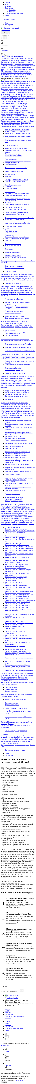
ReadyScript (5, 1045)
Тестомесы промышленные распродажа (15, 737)
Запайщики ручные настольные (15, 455)
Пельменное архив (11, 696)
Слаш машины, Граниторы (15, 92)
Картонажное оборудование (10, 417)
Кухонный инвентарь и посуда (24, 115)
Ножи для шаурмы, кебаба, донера (12, 114)
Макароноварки (6, 98)
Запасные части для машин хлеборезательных (14, 579)
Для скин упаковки (17, 412)
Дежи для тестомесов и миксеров (16, 529)
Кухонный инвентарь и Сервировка (17, 238)
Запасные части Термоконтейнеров (17, 596)
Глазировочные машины (13, 283)
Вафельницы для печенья (13, 156)
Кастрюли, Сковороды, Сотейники (17, 237)
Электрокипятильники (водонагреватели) (15, 121)
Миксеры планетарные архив (15, 710)
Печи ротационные (11, 335)
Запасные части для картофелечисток (17, 605)
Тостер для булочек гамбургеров (16, 195)
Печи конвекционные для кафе (15, 209)
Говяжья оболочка (11, 689)
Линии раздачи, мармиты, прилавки (17, 122)
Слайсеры (11, 107)
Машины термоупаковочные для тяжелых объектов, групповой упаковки (19, 479)
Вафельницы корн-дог (12, 154)
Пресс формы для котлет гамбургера (17, 193)
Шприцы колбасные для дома (11, 380)
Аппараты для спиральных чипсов (12, 89)
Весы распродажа (15, 741)
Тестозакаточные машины (10, 356)
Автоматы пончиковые (13, 244)
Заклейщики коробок (27, 415)
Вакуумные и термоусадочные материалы (15, 745)
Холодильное (18, 124)
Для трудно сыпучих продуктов (15, 440)
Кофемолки (5, 96)
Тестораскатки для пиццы (13, 370)
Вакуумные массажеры (24, 292)
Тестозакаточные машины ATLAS (16, 373)
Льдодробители (26, 96)
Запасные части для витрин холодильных (19, 658)
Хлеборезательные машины (10, 112)
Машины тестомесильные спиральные (20, 340)
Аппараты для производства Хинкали (14, 321)
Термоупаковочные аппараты (15, 490)
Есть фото (4, 734)
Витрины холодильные (13, 256)
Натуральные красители (9, 677)
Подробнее (20, 1080)
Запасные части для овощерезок (16, 586)
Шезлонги (8, 230)
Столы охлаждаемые (8, 725)
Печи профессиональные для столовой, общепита (16, 104)
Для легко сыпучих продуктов (15, 438)
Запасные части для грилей (14, 582)
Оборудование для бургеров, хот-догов (14, 101)
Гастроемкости (10, 235)
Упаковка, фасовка (7, 724)
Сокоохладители (6, 108)
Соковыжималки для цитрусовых (16, 213)
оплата (7, 1011)
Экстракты (30, 673)
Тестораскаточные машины (20, 354)
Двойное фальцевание (12, 494)
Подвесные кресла (11, 232)
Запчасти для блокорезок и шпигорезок (18, 557)
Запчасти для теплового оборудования (14, 511)
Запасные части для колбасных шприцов (19, 546)
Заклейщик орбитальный (13, 499)
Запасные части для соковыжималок (17, 593)
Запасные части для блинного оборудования (20, 600)
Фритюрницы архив (12, 705)
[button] (2, 41)
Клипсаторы (5, 287)
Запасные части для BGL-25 (14, 617)
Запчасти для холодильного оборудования (16, 517)
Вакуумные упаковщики (9, 403)
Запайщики (17, 406)
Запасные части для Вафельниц (15, 568)
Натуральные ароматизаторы (18, 679)
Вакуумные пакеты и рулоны (15, 750)
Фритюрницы (24, 110)
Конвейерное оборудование (23, 280)
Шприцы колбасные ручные (14, 316)
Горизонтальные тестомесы (10, 339)
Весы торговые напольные (14, 266)
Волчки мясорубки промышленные (17, 306)
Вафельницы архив (11, 703)
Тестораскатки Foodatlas (13, 368)
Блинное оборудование (9, 90)
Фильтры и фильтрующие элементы (16, 514)
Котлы (31, 327)
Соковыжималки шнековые (14, 214)
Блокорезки (12, 292)
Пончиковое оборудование (14, 119)
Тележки (8, 187)
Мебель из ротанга (26, 112)
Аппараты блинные (11, 145)
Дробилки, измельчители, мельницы (13, 274)
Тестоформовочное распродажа (11, 736)
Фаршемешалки (27, 288)
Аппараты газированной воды (11, 82)
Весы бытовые (26, 261)
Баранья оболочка (11, 691)
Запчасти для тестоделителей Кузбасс (17, 665)
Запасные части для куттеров (15, 538)
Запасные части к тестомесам (15, 532)
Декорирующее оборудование (17, 276)
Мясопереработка (13, 722)
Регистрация (9, 24)
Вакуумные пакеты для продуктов (16, 394)
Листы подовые (10, 330)
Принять (4, 1082)
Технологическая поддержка (14, 1016)
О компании (9, 755)
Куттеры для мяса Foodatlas (14, 299)
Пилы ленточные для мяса (14, 311)
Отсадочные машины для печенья (22, 358)
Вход (6, 23)
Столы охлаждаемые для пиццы (16, 731)
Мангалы (8, 176)
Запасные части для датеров (14, 637)
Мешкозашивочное (12, 408)
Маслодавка (9, 399)
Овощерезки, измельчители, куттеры (13, 103)
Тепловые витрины (19, 108)
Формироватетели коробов (14, 497)
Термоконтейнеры (7, 115)
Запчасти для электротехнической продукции (17, 521)
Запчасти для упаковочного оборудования (17, 512)
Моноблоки (5, 727)
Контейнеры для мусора (13, 185)
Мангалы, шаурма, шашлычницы (23, 98)
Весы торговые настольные (14, 268)
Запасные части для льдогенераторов (17, 602)
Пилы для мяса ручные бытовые (18, 384)
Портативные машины (12, 474)
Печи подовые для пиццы (13, 207)
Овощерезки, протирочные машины (17, 204)
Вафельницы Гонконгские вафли (16, 148)
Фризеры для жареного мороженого (17, 130)
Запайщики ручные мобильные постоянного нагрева (15, 458)
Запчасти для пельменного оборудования (21, 509)
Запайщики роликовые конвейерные (17, 452)
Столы (7, 228)
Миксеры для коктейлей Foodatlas (16, 180)
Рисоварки (4, 107)
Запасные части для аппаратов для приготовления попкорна (16, 561)
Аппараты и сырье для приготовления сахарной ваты (17, 86)
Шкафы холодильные (22, 725)
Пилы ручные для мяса (12, 313)
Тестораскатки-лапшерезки (10, 110)
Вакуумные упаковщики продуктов (17, 390)
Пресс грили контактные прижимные (17, 161)
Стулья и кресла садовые (13, 226)
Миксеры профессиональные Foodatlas (18, 347)
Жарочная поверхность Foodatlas (16, 168)
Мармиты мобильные (12, 252)
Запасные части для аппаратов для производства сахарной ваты (16, 565)
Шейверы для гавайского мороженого (18, 133)
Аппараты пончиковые (13, 245)
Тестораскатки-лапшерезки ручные (18, 378)
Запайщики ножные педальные (15, 453)
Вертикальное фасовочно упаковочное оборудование (14, 403)
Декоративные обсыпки (9, 675)
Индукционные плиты (25, 94)
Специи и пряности (19, 673)
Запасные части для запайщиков (16, 635)
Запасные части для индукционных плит (19, 591)
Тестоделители (6, 354)
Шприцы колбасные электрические (17, 318)
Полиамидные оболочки (9, 684)
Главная (7, 753)
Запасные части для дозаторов (15, 646)
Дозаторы (10, 406)
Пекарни (4, 722)
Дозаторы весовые (11, 448)
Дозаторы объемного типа (14, 446)
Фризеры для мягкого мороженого (16, 131)
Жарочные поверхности (9, 94)
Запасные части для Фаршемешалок (17, 545)
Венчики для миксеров (12, 527)
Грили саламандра (11, 164)
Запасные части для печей (14, 621)
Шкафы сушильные (21, 327)
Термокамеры (5, 294)
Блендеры (28, 89)
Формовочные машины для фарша (12, 290)
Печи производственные (9, 325)
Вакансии (12, 10)
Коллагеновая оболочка (9, 682)
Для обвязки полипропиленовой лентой (18, 443)
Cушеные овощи (6, 673)
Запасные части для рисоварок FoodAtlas (19, 594)
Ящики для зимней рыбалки (20, 384)
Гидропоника (8, 280)
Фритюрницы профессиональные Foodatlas (19, 218)
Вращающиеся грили (12, 163)
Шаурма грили (10, 174)
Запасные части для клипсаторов (16, 536)
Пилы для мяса (9, 288)
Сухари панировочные (25, 675)
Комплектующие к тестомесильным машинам (16, 504)
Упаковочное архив (7, 694)
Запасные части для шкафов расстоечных (19, 623)
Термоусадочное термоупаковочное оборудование (16, 409)
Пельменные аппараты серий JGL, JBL (14, 323)
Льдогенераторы (14, 96)
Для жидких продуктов (13, 436)
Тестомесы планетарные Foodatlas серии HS (20, 351)
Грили (27, 92)
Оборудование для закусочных (24, 126)
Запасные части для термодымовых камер (19, 548)
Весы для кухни (10, 271)
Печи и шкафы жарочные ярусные (16, 332)
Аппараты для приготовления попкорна (18, 137)
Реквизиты (12, 11)
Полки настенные (11, 188)
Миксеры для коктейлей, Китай (15, 181)
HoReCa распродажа (27, 738)
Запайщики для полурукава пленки (17, 464)
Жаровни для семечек (25, 325)
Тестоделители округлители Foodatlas (17, 365)
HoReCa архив (19, 694)
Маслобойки (17, 382)
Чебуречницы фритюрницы (14, 219)
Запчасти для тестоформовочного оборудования (15, 519)
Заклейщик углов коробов (13, 501)
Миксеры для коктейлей (9, 99)
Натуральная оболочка (25, 682)
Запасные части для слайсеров (15, 603)
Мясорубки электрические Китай (16, 308)
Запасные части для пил (13, 543)
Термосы (8, 240)
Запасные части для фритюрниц (16, 577)
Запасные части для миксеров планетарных (19, 531)
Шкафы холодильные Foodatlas (15, 257)
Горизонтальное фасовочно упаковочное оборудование (18, 414)
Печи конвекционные (12, 334)
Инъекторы (14, 294)
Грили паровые (10, 192)
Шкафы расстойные (7, 327)
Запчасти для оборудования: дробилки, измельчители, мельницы (18, 653)
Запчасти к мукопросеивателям (15, 649)
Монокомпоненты (7, 680)
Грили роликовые (11, 159)
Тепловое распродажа (8, 739)
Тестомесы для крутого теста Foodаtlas (18, 344)
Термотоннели (10, 481)
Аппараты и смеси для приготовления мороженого (18, 82)
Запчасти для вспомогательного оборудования (14, 515)
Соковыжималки (21, 107)
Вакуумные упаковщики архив (15, 699)
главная (7, 1009)
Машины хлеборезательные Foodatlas (17, 223)
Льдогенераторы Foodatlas (14, 171)
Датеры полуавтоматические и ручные (18, 471)
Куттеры (8, 202)
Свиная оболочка (11, 687)
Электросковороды (7, 126)
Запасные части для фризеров (15, 584)
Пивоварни (9, 249)
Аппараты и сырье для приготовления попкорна (16, 84)
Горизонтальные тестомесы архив (16, 708)
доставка (8, 1012)
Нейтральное (22, 99)
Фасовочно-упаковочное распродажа (15, 742)
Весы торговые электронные (10, 261)
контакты (8, 1018)
